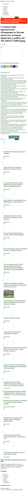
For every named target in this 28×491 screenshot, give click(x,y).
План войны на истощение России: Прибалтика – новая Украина (15, 201)
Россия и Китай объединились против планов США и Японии (14, 234)
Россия (5, 9)
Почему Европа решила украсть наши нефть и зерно (14, 132)
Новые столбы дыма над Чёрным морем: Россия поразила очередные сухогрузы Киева (13, 112)
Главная (6, 6)
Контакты (6, 3)
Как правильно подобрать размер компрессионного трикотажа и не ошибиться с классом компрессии (14, 120)
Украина (6, 11)
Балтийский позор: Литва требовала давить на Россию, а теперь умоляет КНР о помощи (12, 116)
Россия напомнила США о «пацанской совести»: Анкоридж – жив (15, 436)
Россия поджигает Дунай (7, 105)
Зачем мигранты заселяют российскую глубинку (13, 106)
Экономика (6, 14)
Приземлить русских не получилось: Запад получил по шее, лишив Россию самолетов (14, 109)
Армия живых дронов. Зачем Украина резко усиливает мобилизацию (12, 127)
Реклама (6, 477)
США (5, 10)
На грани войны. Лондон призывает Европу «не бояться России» (15, 249)
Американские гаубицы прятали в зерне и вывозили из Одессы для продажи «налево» (14, 103)
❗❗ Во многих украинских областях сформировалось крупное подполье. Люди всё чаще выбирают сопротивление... (13, 21)
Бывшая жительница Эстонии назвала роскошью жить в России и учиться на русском (13, 99)
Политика (6, 13)
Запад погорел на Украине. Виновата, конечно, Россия (12, 168)
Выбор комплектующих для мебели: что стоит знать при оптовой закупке (15, 402)
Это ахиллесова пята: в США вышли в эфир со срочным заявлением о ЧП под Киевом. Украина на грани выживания (14, 95)
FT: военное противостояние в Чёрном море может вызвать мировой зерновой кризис (14, 81)
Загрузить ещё (14, 137)
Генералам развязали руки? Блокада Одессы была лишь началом (13, 217)
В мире (5, 7)
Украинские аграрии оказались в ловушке (11, 75)
